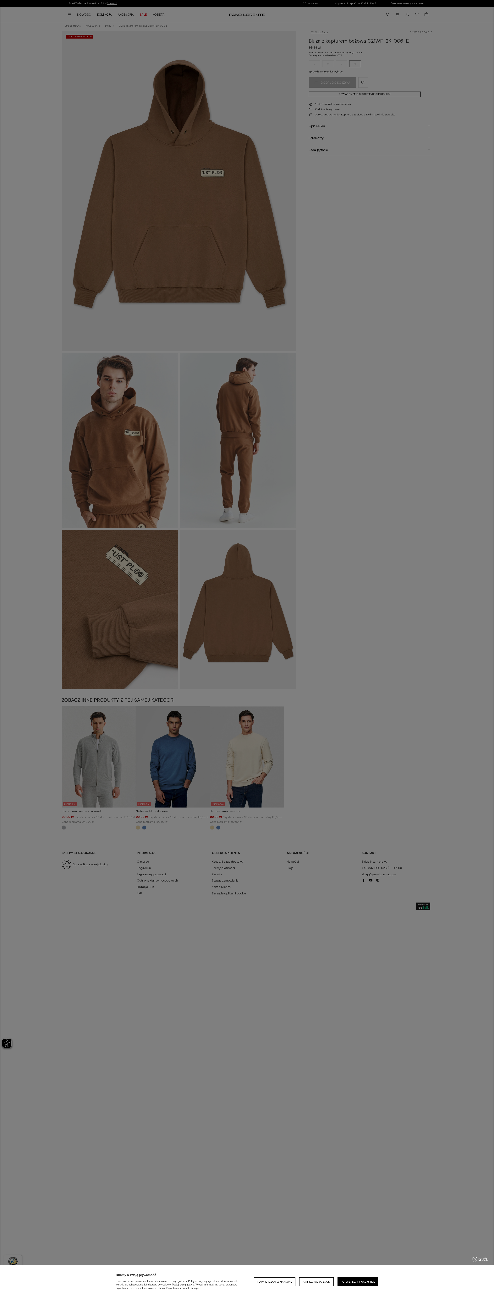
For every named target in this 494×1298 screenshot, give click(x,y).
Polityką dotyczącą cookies (203, 1281)
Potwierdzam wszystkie (358, 1281)
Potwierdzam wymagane (274, 1281)
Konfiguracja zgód (316, 1281)
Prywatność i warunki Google (182, 1288)
